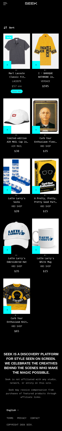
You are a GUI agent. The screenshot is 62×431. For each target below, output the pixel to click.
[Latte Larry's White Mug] (45, 236)
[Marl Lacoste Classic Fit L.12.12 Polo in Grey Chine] (16, 51)
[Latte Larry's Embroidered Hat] (16, 236)
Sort (11, 27)
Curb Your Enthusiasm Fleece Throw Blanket (45, 140)
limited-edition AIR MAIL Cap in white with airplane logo (17, 140)
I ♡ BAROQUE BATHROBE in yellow (45, 75)
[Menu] (5, 3)
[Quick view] (7, 65)
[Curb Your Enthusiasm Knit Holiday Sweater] (16, 296)
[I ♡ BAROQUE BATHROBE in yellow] (45, 51)
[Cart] (58, 3)
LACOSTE (16, 81)
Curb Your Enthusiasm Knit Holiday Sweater (17, 320)
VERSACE (45, 81)
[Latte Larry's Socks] (16, 176)
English (11, 410)
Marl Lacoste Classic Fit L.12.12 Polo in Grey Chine (17, 75)
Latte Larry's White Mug (45, 260)
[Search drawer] (56, 3)
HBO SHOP (45, 146)
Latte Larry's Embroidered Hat (17, 260)
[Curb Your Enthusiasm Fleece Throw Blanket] (45, 116)
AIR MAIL (16, 146)
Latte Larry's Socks (16, 200)
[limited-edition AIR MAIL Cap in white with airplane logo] (16, 116)
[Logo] (31, 3)
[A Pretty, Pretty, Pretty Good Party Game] (45, 176)
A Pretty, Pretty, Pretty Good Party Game (45, 200)
